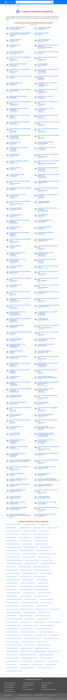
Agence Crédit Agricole (9, 687)
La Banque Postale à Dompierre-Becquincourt (32, 638)
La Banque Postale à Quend (11, 576)
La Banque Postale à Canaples (40, 651)
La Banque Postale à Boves (11, 654)
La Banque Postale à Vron (27, 544)
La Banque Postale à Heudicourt (44, 612)
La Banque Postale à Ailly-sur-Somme (27, 667)
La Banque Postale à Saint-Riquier (28, 557)
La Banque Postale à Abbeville (25, 537)
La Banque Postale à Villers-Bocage (30, 547)
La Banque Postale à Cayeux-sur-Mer (42, 648)
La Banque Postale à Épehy (41, 635)
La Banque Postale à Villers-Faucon (41, 544)
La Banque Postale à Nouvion (43, 583)
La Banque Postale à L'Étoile (40, 609)
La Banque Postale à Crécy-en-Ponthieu (13, 645)
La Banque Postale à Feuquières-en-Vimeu (43, 628)
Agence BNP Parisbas (9, 685)
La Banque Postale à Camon (53, 651)
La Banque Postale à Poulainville (39, 576)
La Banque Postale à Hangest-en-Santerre (14, 618)
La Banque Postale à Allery (38, 664)
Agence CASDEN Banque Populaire (49, 689)
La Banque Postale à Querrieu (46, 573)
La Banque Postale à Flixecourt (12, 628)
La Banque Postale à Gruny (26, 622)
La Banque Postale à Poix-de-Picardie (13, 524)
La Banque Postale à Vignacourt (46, 547)
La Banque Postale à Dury (54, 635)
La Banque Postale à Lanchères (27, 609)
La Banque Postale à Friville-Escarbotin (13, 625)
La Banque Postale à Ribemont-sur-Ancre (41, 570)
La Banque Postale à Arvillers (52, 661)
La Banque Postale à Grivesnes (40, 622)
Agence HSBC (44, 685)
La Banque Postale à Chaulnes (26, 648)
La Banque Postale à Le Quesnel (27, 605)
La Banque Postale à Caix (44, 531)
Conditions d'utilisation (24, 695)
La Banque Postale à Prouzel (25, 576)
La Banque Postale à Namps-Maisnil (26, 586)
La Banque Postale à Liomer (43, 524)
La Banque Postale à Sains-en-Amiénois (13, 563)
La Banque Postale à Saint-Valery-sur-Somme (48, 553)
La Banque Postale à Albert (51, 664)
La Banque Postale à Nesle (11, 586)
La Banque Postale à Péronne (42, 579)
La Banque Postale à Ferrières (12, 632)
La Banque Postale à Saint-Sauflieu (12, 557)
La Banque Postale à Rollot (26, 534)
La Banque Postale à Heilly (11, 615)
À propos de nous (38, 695)
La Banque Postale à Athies (39, 661)
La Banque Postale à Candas (25, 651)
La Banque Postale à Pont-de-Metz (12, 579)
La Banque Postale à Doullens (39, 527)
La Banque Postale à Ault (26, 661)
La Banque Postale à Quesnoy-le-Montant (30, 573)
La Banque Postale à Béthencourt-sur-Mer (29, 658)
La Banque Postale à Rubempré (25, 566)
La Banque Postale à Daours (41, 641)
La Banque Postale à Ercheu (28, 635)
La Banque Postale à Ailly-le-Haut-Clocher (45, 667)
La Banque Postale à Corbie (29, 645)
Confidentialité (7, 695)
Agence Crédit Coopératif (10, 691)
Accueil (5, 5)
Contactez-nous (52, 695)
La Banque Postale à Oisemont (12, 583)
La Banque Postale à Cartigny (11, 651)
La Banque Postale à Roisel (25, 570)
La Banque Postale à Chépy (11, 540)
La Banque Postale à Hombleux (29, 612)
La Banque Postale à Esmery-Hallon (13, 635)
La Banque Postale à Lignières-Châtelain (41, 537)
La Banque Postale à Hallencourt (43, 618)
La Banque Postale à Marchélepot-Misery (14, 599)
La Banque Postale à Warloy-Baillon (13, 544)
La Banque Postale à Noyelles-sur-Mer (28, 583)
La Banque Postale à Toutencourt (42, 550)
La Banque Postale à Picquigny (28, 579)
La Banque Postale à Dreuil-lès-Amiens (13, 638)
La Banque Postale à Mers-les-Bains (44, 592)
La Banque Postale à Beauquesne (12, 661)
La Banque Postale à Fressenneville (30, 625)
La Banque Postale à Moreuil (11, 589)
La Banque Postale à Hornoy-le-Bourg (13, 612)
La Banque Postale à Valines (11, 550)
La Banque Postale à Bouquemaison (46, 654)
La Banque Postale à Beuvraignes (12, 658)
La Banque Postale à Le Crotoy (12, 609)
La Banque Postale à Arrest (11, 664)
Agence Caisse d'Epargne (46, 683)
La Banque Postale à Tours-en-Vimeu (13, 553)
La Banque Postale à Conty (53, 527)
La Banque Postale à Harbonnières (25, 615)
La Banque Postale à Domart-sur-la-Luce (51, 638)
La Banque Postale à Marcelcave (30, 599)
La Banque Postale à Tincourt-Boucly (30, 553)
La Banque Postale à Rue (11, 566)
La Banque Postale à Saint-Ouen (44, 557)
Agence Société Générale (28, 685)
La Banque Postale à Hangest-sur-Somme (43, 615)
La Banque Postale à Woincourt (41, 540)
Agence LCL (44, 687)
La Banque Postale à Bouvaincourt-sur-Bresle (27, 654)
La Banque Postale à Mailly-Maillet (45, 599)
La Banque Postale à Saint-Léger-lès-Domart (14, 560)
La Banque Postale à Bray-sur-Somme (13, 531)
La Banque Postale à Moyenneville (42, 586)
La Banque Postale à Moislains (12, 534)
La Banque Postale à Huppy (54, 609)
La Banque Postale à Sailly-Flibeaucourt (47, 563)
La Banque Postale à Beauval (25, 527)
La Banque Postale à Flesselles (27, 628)
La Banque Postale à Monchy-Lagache (42, 589)
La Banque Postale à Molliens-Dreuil (13, 592)
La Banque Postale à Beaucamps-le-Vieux (41, 534)
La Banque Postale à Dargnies (28, 641)
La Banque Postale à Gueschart (12, 622)
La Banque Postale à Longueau (12, 602)
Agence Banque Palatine (28, 689)
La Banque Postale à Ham (30, 618)
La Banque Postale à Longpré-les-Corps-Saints (29, 602)
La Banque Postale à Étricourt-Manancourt (28, 632)
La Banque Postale (11, 5)
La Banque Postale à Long (46, 602)
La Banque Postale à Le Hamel (42, 605)
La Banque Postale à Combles (12, 648)
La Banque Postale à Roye (11, 537)
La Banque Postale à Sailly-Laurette (31, 563)
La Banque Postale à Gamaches (55, 622)
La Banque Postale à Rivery (11, 527)
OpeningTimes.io (32, 698)
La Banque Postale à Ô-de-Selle (12, 605)
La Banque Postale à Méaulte (11, 596)
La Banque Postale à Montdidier (26, 589)
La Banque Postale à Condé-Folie (43, 645)
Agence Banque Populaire (28, 683)
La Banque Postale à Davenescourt (12, 641)
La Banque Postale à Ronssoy (11, 570)
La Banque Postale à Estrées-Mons (26, 540)
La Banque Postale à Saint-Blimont (32, 560)
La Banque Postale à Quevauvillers (12, 573)
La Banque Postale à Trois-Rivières (26, 550)
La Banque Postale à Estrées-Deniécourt (46, 632)
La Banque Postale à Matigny (25, 596)
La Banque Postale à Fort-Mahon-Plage (47, 625)
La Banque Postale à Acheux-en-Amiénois (14, 671)
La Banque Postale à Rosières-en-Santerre (41, 566)
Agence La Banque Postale (10, 683)
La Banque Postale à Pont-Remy (29, 524)
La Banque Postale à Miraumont (29, 592)
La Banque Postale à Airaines (11, 667)
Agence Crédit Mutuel (9, 689)
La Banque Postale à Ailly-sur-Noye (29, 531)
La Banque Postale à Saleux (47, 560)
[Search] (51, 2)
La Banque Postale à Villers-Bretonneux (13, 547)
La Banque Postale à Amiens (24, 664)
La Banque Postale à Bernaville (46, 658)
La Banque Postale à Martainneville (40, 596)
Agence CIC (25, 687)
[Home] (9, 2)
